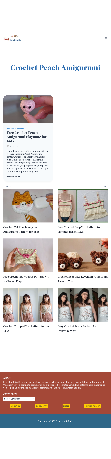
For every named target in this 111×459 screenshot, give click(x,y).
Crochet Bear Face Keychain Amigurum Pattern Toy (83, 279)
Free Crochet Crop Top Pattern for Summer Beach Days (79, 229)
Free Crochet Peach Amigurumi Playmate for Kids (26, 136)
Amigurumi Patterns (16, 128)
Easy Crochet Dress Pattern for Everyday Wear (77, 329)
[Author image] (8, 146)
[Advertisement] (55, 15)
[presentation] (28, 109)
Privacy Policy (92, 406)
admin (15, 146)
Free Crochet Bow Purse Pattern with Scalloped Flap (26, 279)
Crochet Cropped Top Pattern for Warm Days (28, 329)
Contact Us (42, 406)
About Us (15, 406)
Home (66, 406)
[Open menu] (106, 38)
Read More (13, 177)
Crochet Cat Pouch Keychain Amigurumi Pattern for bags (21, 229)
